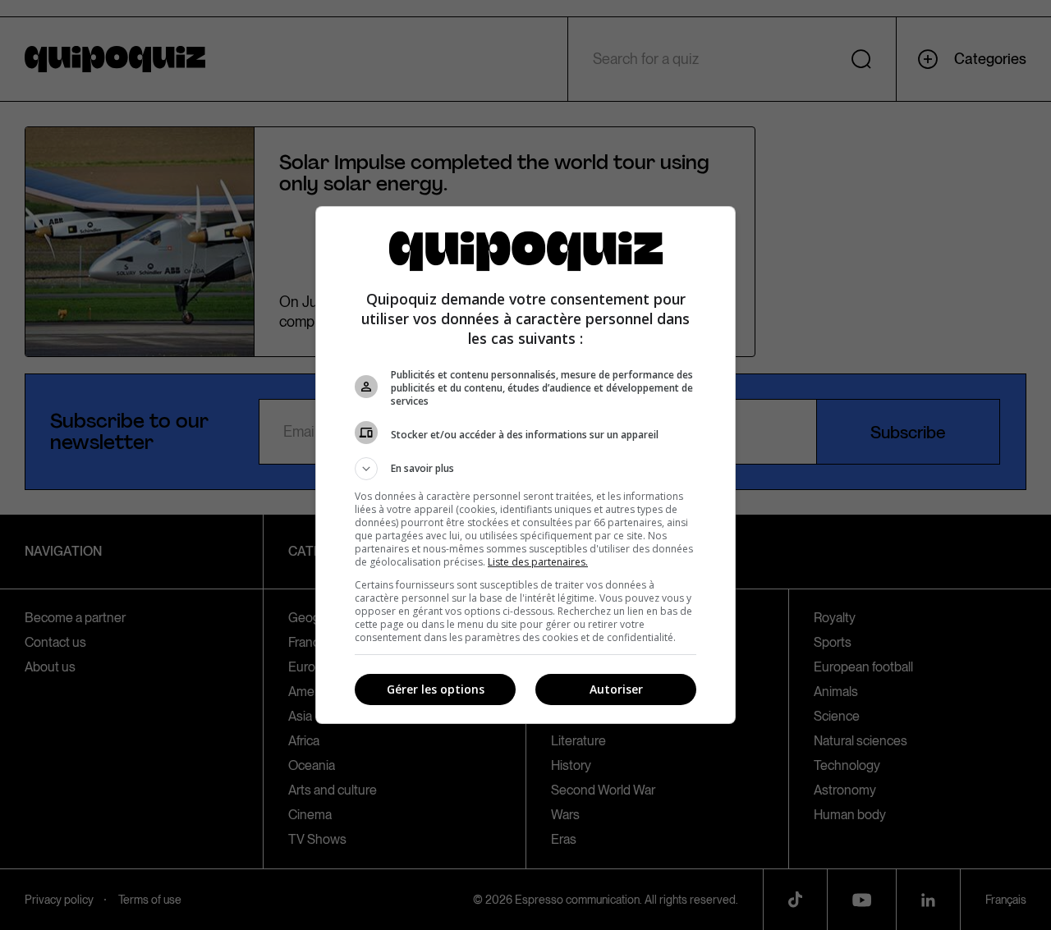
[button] (525, 468)
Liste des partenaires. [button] (538, 562)
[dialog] (525, 465)
